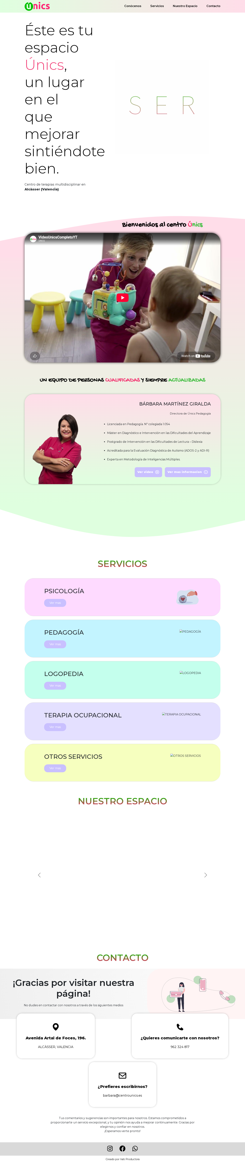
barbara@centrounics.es (122, 1095)
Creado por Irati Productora (123, 1159)
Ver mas (55, 603)
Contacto (213, 6)
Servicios (157, 6)
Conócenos (132, 6)
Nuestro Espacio (185, 6)
